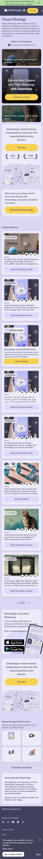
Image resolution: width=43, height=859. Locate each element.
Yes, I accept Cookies (13, 854)
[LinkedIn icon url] (3, 822)
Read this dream (22, 499)
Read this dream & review (21, 269)
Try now (32, 10)
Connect (29, 4)
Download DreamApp (21, 209)
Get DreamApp (21, 361)
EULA (4, 835)
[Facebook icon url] (8, 822)
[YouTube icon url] (13, 822)
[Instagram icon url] (18, 822)
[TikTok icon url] (23, 822)
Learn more (7, 849)
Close (38, 854)
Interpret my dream (21, 97)
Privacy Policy (8, 829)
